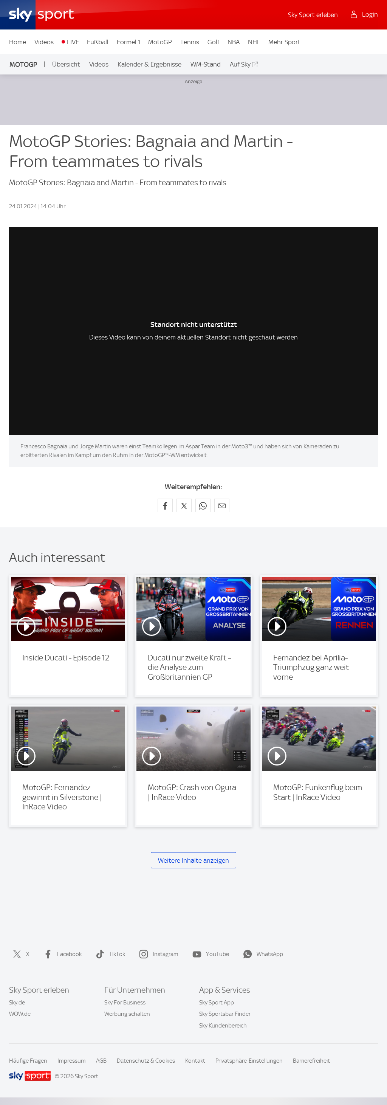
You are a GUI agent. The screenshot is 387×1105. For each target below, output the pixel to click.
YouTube (217, 954)
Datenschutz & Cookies (146, 1060)
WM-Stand (205, 64)
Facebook (69, 954)
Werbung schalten (127, 1013)
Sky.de (17, 1002)
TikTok (117, 954)
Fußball (97, 42)
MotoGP (160, 42)
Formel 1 (128, 42)
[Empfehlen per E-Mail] (221, 505)
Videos (44, 42)
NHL (254, 42)
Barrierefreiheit (311, 1060)
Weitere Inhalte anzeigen (193, 860)
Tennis (189, 42)
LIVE (73, 42)
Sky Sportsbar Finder (225, 1013)
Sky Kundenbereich (223, 1025)
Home (17, 42)
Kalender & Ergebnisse (149, 64)
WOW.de (20, 1013)
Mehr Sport (284, 42)
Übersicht (66, 64)
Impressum (71, 1060)
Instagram (165, 954)
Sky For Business (125, 1002)
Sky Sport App (216, 1002)
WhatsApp (270, 954)
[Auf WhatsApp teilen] (203, 505)
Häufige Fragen (28, 1060)
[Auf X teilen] (184, 505)
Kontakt (195, 1060)
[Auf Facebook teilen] (165, 505)
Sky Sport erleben (313, 15)
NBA (234, 42)
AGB (101, 1060)
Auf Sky (240, 64)
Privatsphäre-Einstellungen (249, 1060)
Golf (213, 42)
